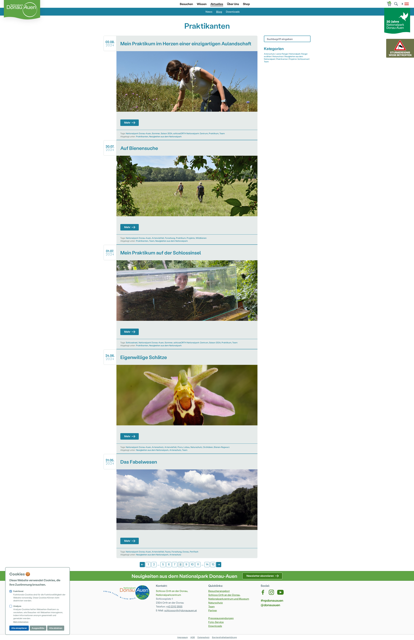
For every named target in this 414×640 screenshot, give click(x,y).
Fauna (168, 551)
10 (192, 564)
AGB (192, 637)
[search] (396, 4)
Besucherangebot (219, 590)
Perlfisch (194, 551)
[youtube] (280, 592)
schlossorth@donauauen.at (180, 610)
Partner (212, 610)
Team (222, 133)
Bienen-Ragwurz (221, 447)
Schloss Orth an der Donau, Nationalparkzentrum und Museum (228, 596)
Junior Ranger (282, 54)
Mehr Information (20, 622)
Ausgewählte (38, 628)
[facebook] (263, 592)
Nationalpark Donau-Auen (138, 133)
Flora (180, 447)
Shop (246, 4)
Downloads (233, 11)
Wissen (202, 4)
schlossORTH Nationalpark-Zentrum (190, 133)
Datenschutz (203, 637)
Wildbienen (201, 238)
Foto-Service (216, 621)
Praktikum (213, 133)
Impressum (182, 637)
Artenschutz (157, 447)
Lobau (187, 447)
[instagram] (271, 592)
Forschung (170, 238)
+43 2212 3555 (174, 606)
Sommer (156, 133)
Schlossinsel (132, 342)
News (209, 11)
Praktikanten (142, 136)
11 (198, 564)
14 (207, 564)
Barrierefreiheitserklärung (224, 637)
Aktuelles (216, 4)
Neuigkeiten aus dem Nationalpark (165, 136)
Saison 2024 (166, 133)
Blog (219, 11)
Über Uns (233, 4)
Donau (186, 551)
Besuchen (186, 4)
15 (213, 564)
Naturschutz (196, 447)
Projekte (191, 238)
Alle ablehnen (55, 628)
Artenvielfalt (158, 238)
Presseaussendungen (221, 618)
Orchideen (208, 447)
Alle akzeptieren (19, 628)
